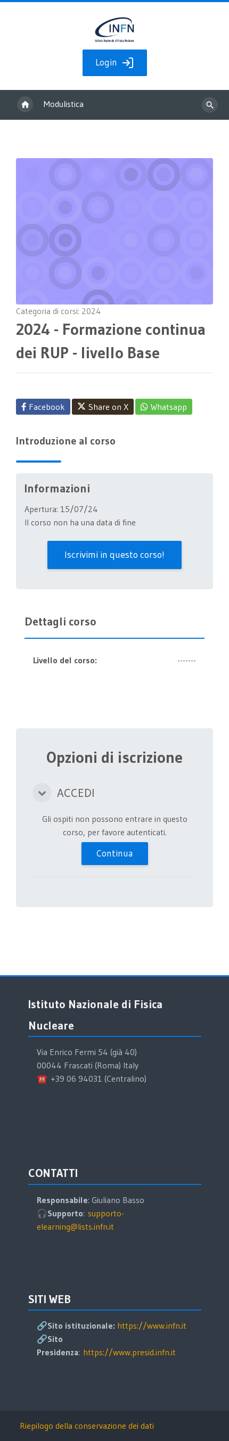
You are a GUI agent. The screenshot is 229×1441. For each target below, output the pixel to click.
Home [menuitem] (25, 105)
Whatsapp (169, 406)
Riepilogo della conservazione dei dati (87, 1425)
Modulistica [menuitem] (64, 103)
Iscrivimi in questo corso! (114, 555)
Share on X (108, 406)
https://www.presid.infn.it (129, 1352)
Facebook (47, 406)
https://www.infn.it (151, 1325)
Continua (114, 853)
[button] (42, 792)
